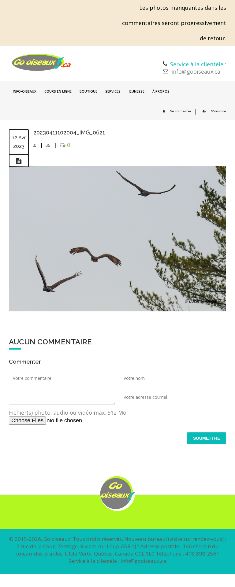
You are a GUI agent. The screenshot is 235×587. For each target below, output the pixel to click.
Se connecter (180, 111)
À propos (161, 91)
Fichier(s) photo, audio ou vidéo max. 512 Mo (67, 412)
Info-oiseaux (24, 91)
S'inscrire (218, 111)
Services (113, 91)
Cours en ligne (58, 91)
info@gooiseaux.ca (195, 71)
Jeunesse (136, 91)
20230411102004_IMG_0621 (69, 132)
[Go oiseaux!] (41, 62)
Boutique (88, 91)
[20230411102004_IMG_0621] (19, 161)
